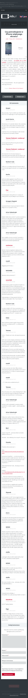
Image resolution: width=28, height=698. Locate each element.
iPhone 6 (21, 88)
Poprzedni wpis (7, 96)
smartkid (9, 280)
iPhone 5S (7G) (16, 88)
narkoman (9, 245)
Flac (7, 190)
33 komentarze (19, 39)
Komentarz (5, 635)
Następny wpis (20, 96)
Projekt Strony (23, 694)
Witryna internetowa (7, 660)
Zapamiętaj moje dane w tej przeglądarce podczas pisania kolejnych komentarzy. (12, 669)
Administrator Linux (14, 695)
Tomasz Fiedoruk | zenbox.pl (15, 138)
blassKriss (9, 599)
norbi (7, 39)
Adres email (5, 655)
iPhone (10, 88)
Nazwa (4, 650)
